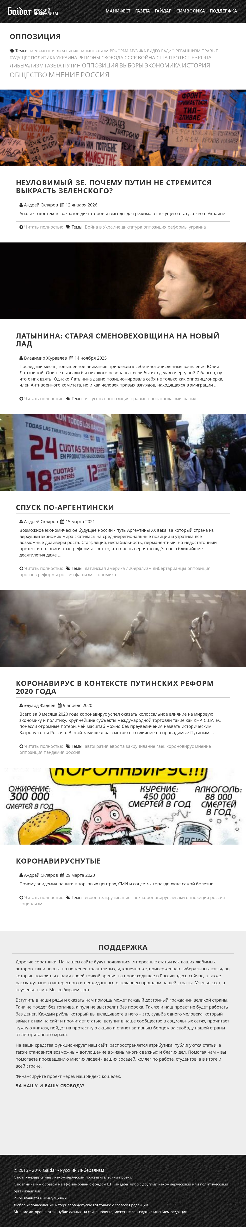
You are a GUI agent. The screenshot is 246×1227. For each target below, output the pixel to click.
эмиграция (185, 398)
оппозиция (100, 65)
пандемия (54, 752)
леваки (177, 897)
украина (66, 57)
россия (95, 74)
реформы (178, 227)
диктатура (132, 227)
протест (179, 57)
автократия (96, 746)
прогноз (28, 574)
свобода (112, 57)
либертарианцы (169, 568)
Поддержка (223, 11)
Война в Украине (102, 227)
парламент (40, 50)
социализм (30, 904)
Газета (142, 11)
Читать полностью (43, 227)
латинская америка (105, 568)
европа (201, 57)
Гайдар (163, 11)
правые (210, 51)
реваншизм (188, 51)
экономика (163, 65)
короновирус (180, 746)
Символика (190, 11)
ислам (58, 50)
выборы (131, 65)
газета (53, 65)
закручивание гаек (145, 746)
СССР (130, 57)
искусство (95, 398)
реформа (119, 51)
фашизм (83, 574)
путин (72, 65)
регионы (89, 57)
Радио (167, 51)
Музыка (138, 51)
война (146, 57)
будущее (20, 57)
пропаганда (160, 398)
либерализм (27, 65)
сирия (72, 51)
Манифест (118, 11)
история (196, 65)
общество (28, 74)
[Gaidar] (32, 11)
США (162, 57)
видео (153, 51)
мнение (64, 74)
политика (43, 57)
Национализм (94, 51)
